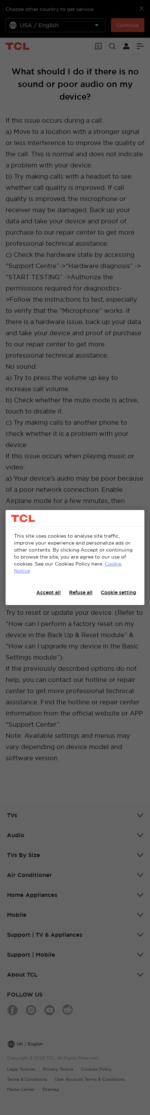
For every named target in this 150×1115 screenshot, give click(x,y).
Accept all (48, 592)
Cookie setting (118, 592)
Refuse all (80, 592)
